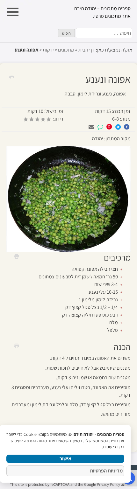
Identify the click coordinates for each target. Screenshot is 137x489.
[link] (14, 76)
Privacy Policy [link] (108, 484)
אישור (65, 458)
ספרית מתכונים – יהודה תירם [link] (102, 8)
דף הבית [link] (86, 49)
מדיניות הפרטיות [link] (106, 470)
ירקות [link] (48, 49)
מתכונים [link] (66, 49)
